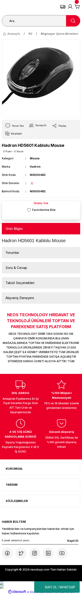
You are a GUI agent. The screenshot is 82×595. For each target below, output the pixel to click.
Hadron (35, 166)
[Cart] (77, 6)
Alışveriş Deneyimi (19, 298)
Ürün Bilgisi (14, 228)
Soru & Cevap (16, 267)
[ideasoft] (17, 592)
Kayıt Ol (72, 540)
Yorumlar (12, 252)
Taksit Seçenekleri (19, 283)
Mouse (35, 158)
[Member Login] (70, 6)
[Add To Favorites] (41, 209)
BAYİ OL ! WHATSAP (60, 587)
